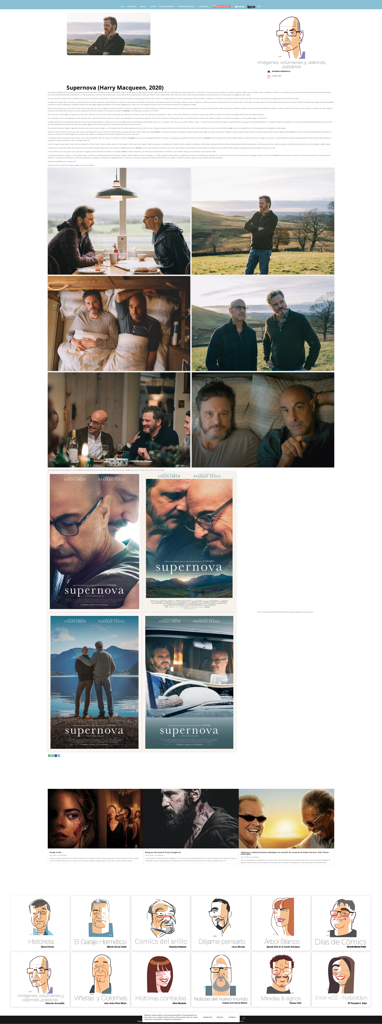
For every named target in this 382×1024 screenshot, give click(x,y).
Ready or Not (55, 852)
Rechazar (220, 1017)
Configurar (232, 1017)
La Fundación (131, 6)
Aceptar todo (207, 1017)
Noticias (143, 6)
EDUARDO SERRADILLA (281, 71)
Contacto (153, 6)
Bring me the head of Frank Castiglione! (163, 852)
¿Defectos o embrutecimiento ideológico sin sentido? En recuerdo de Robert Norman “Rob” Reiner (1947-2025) (285, 853)
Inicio (122, 6)
